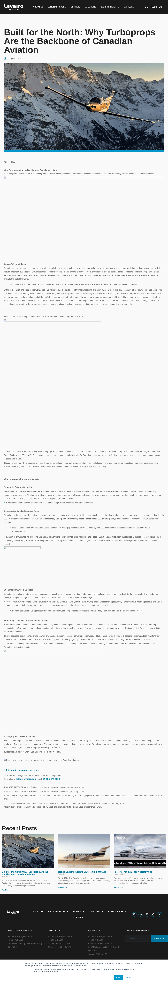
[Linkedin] (134, 914)
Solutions (90, 7)
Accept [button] (118, 977)
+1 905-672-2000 (51, 779)
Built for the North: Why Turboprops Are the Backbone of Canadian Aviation (25, 873)
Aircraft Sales (57, 7)
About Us (38, 7)
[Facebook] (153, 914)
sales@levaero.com (26, 779)
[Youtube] (140, 914)
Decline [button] (128, 977)
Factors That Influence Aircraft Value (133, 872)
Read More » (6, 890)
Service (75, 7)
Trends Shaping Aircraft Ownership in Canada (82, 872)
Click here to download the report (21, 770)
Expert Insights (110, 7)
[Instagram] (147, 914)
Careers (129, 7)
